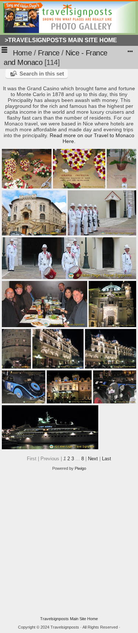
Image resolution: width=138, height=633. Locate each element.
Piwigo (80, 468)
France (49, 53)
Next (93, 458)
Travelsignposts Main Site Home (69, 618)
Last (106, 458)
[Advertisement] (69, 543)
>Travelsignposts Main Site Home (61, 40)
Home (22, 53)
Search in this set (42, 73)
